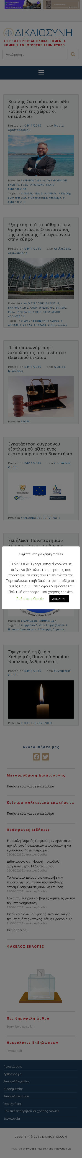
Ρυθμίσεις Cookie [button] (30, 598)
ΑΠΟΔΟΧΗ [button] (59, 599)
